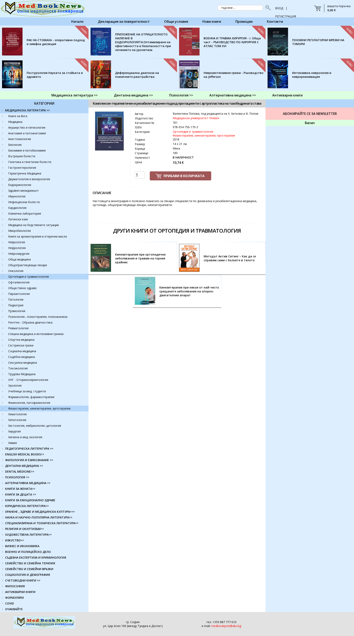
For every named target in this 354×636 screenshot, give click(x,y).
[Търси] (267, 7)
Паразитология (19, 294)
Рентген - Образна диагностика (30, 322)
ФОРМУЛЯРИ (14, 598)
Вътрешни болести (21, 156)
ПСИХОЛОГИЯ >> (17, 477)
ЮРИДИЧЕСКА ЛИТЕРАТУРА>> (27, 506)
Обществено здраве (22, 288)
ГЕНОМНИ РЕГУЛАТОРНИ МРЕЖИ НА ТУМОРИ (318, 42)
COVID (9, 603)
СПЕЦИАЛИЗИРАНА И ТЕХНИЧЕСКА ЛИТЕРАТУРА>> (41, 523)
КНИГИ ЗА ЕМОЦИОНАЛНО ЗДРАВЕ (30, 500)
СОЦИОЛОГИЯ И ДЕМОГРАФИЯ (27, 575)
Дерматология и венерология (29, 179)
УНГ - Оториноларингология (28, 380)
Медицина (15, 122)
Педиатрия (15, 305)
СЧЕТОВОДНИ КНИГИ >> (22, 580)
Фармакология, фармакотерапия (31, 397)
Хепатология (17, 420)
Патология (15, 299)
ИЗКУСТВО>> (14, 540)
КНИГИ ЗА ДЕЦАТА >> (20, 494)
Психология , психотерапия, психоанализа (37, 317)
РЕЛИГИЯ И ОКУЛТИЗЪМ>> (24, 529)
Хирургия (14, 431)
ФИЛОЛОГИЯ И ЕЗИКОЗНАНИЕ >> (29, 460)
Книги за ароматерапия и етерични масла (37, 236)
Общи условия (176, 21)
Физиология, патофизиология (29, 403)
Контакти (275, 21)
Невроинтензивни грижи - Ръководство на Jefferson (233, 75)
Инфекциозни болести (24, 202)
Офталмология (19, 282)
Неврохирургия (18, 254)
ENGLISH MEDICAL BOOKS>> (24, 454)
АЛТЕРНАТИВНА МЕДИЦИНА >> (27, 483)
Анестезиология (19, 139)
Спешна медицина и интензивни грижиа (36, 334)
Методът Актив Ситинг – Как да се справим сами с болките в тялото (230, 258)
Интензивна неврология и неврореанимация (311, 75)
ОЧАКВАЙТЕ (14, 609)
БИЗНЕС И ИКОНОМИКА (22, 546)
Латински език (18, 219)
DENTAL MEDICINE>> (19, 471)
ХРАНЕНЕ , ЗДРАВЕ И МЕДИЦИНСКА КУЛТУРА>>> (40, 512)
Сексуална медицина (22, 362)
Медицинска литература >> (74, 95)
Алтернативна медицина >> (232, 95)
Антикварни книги (287, 95)
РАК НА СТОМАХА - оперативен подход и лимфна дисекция (56, 42)
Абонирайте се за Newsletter (310, 113)
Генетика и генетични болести (29, 162)
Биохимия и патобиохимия (27, 150)
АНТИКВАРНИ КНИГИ (20, 592)
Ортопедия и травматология (28, 276)
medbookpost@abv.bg (226, 626)
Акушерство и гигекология (26, 127)
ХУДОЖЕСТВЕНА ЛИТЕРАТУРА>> (28, 534)
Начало (77, 21)
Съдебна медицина (21, 357)
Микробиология (19, 231)
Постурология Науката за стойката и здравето (55, 75)
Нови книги (211, 21)
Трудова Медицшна (21, 374)
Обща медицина (19, 259)
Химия (12, 443)
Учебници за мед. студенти (27, 391)
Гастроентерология (22, 168)
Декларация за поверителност (124, 21)
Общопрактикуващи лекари (27, 265)
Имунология (16, 196)
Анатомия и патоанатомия (27, 133)
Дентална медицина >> (133, 95)
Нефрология (17, 248)
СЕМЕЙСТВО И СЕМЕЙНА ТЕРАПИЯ (30, 563)
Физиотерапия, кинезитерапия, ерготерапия (39, 408)
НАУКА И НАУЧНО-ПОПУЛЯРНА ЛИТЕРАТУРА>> (38, 517)
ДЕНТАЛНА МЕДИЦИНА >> (24, 466)
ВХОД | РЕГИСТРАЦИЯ (285, 9)
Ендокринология (19, 185)
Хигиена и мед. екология (25, 437)
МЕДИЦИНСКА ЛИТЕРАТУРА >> (27, 110)
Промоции (244, 21)
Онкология (15, 271)
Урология (15, 385)
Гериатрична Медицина (24, 173)
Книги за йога (17, 116)
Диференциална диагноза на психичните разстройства (137, 75)
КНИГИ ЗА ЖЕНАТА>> (20, 489)
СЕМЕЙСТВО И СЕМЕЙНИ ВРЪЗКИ (29, 569)
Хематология (17, 414)
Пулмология (16, 311)
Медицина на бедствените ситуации (33, 225)
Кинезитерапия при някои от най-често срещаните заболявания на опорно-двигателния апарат (189, 291)
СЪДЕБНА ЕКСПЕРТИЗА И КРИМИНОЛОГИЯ (35, 557)
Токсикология (18, 368)
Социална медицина (22, 351)
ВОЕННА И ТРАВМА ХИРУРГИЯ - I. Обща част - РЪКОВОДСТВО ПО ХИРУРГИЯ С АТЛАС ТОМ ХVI (232, 42)
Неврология (16, 242)
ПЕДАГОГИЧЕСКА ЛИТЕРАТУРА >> (29, 448)
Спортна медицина (21, 340)
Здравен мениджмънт (23, 190)
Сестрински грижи (20, 345)
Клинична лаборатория (24, 213)
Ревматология (18, 328)
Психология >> (181, 95)
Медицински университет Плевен (196, 118)
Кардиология (17, 208)
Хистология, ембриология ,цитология (34, 426)
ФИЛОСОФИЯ (15, 586)
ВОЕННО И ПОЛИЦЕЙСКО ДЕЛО (28, 552)
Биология (15, 145)
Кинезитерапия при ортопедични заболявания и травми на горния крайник (140, 258)
